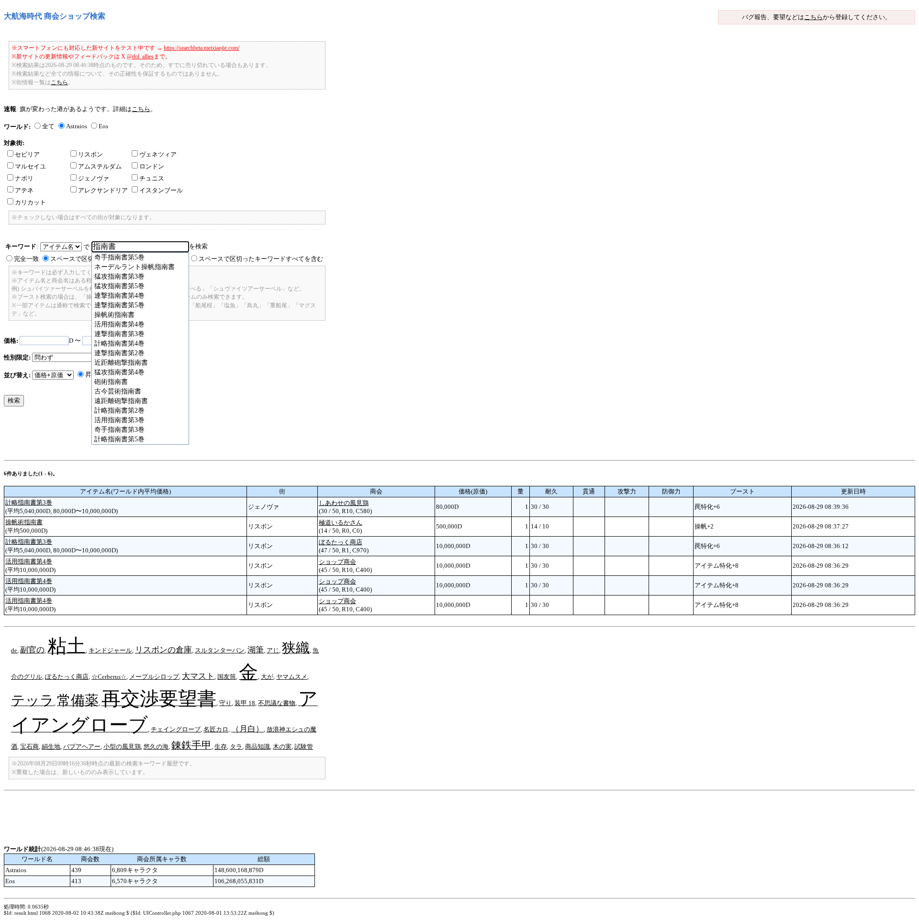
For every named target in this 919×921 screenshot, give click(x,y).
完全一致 (26, 258)
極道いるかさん (340, 522)
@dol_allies (140, 56)
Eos (103, 126)
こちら (813, 17)
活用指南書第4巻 (28, 561)
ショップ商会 (337, 561)
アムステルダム (100, 166)
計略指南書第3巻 (28, 502)
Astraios (76, 126)
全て (48, 126)
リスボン (90, 154)
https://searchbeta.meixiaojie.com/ (201, 48)
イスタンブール (161, 190)
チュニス (151, 178)
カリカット (30, 202)
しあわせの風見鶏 (344, 502)
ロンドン (151, 166)
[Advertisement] (178, 823)
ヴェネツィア (158, 154)
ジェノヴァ (93, 178)
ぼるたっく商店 (340, 542)
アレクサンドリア (103, 190)
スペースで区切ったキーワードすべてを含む (261, 258)
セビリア (27, 154)
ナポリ (24, 178)
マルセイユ (30, 166)
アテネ (24, 190)
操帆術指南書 (24, 522)
